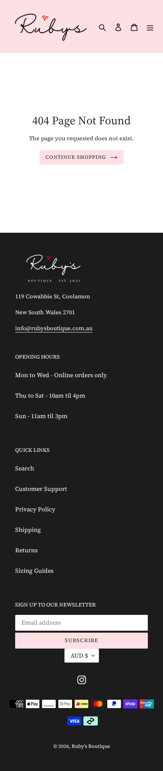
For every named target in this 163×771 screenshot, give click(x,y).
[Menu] (150, 26)
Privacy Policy (35, 509)
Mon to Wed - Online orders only (61, 375)
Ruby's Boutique (91, 746)
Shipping (28, 529)
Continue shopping (75, 157)
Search (24, 468)
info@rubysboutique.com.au (53, 328)
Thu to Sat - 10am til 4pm (50, 395)
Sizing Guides (34, 570)
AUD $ (79, 655)
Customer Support (41, 488)
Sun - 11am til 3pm (41, 416)
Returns (26, 550)
